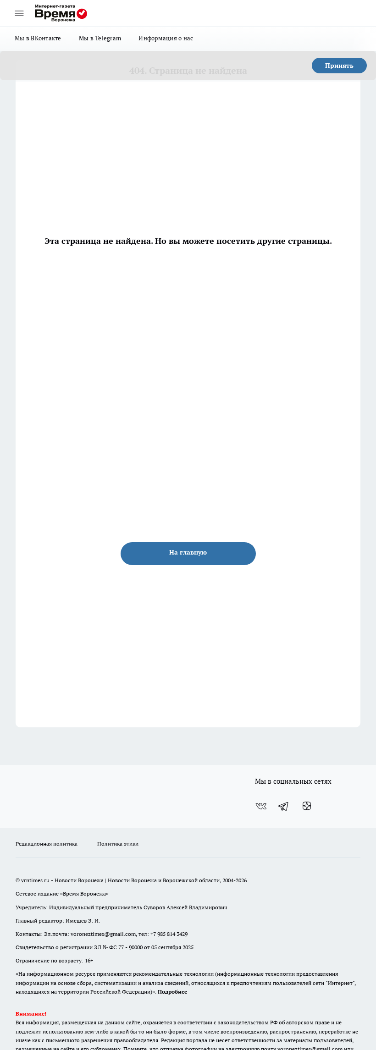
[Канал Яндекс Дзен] (306, 806)
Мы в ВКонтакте (38, 38)
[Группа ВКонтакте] (260, 806)
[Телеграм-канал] (283, 806)
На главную (188, 552)
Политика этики (117, 843)
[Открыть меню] (19, 13)
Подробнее (172, 991)
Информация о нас (165, 38)
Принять (339, 65)
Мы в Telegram (100, 38)
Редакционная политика (46, 843)
